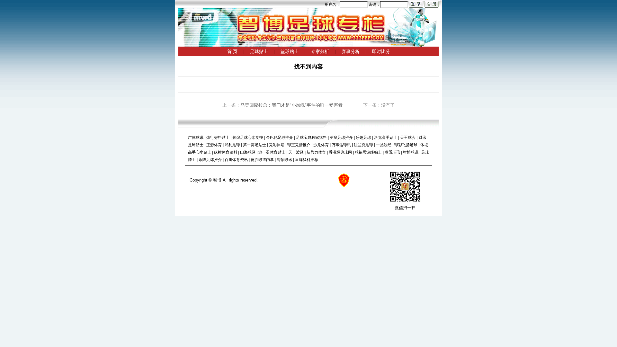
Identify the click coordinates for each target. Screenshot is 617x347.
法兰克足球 (363, 145)
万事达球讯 (341, 145)
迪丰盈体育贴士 (271, 152)
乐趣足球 (363, 137)
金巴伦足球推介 (279, 137)
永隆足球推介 (210, 159)
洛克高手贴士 (385, 137)
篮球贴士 (290, 51)
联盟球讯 (392, 152)
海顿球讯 (284, 159)
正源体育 (214, 145)
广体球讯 (195, 137)
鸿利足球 (232, 145)
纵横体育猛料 (225, 152)
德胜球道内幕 (262, 159)
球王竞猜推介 (298, 145)
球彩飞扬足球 (405, 145)
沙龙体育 (321, 145)
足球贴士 (259, 51)
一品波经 (383, 145)
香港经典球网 (340, 152)
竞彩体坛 (276, 145)
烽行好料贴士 (217, 137)
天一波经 (296, 152)
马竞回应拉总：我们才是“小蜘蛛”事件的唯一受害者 (291, 105)
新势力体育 (316, 152)
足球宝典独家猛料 (311, 137)
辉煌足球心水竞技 (247, 137)
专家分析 (320, 51)
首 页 (232, 51)
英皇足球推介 (341, 137)
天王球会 (408, 137)
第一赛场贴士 (254, 145)
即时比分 (381, 51)
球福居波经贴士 (368, 152)
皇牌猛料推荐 (306, 159)
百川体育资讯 (236, 159)
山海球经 (247, 152)
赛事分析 (351, 51)
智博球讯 (410, 152)
